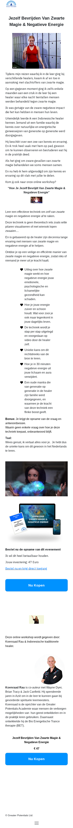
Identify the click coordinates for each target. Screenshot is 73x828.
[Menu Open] (36, 823)
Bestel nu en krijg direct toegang (26, 568)
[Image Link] (11, 3)
